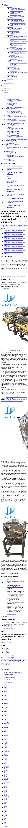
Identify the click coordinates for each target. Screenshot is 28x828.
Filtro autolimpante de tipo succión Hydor (16, 113)
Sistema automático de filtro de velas (18, 36)
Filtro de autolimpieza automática (14, 19)
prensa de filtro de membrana (16, 11)
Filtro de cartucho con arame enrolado (18, 51)
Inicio (5, 4)
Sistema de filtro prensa (15, 15)
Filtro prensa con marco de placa (17, 9)
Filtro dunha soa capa (15, 65)
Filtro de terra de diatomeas (13, 31)
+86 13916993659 (17, 672)
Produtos (6, 5)
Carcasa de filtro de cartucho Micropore (16, 48)
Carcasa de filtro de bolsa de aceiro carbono (17, 129)
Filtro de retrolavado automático (17, 21)
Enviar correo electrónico (6, 665)
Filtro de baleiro (10, 75)
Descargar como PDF (21, 276)
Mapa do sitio (4, 657)
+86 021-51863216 (8, 672)
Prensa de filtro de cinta (16, 661)
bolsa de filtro (13, 47)
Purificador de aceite (11, 67)
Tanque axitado (13, 71)
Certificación (10, 79)
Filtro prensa (9, 7)
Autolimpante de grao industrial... (13, 206)
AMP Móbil (11, 657)
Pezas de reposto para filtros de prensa (15, 107)
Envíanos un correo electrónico (8, 276)
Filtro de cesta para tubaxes (13, 56)
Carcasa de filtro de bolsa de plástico (18, 41)
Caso (5, 80)
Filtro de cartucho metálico (16, 52)
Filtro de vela (10, 35)
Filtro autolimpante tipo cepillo (17, 20)
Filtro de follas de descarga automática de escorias (16, 29)
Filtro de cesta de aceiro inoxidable (18, 57)
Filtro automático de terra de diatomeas (16, 120)
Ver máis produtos (11, 614)
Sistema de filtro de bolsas (16, 45)
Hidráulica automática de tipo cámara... (14, 190)
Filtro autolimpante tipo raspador (17, 23)
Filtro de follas (10, 27)
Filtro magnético (13, 59)
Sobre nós (6, 77)
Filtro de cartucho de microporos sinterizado (17, 139)
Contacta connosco (8, 83)
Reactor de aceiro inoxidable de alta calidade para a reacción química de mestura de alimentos (14, 400)
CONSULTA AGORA (6, 642)
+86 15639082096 (8, 682)
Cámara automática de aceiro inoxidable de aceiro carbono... (15, 586)
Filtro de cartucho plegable (16, 49)
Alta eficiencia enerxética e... (15, 198)
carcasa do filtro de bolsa (12, 37)
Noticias (5, 81)
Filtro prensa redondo (15, 12)
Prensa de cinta (13, 13)
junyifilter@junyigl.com (9, 677)
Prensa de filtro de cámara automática (9, 659)
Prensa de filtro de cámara (16, 8)
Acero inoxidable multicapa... (12, 181)
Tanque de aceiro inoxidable (13, 69)
